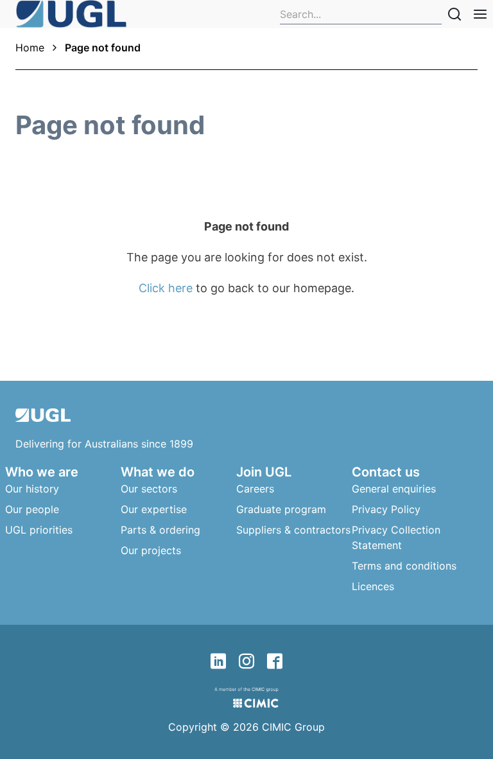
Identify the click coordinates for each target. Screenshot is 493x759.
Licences (373, 586)
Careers (255, 488)
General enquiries (394, 488)
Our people (32, 509)
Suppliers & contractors (293, 529)
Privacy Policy (386, 509)
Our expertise (154, 509)
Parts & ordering (160, 529)
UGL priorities (39, 529)
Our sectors (149, 488)
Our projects (151, 550)
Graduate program (281, 509)
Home (29, 47)
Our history (32, 488)
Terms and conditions (404, 565)
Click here (166, 288)
